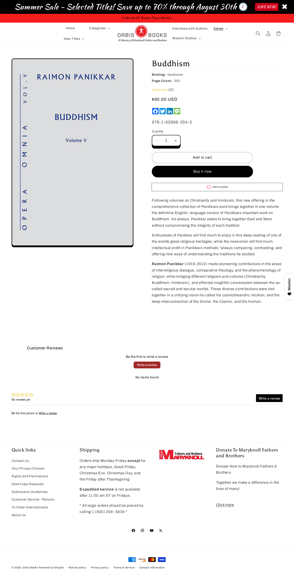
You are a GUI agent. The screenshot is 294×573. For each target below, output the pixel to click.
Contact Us (20, 460)
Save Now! (266, 7)
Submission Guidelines (30, 492)
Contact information (152, 567)
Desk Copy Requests (28, 484)
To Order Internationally (30, 507)
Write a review (147, 365)
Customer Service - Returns (33, 499)
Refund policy (77, 567)
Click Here (225, 505)
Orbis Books (30, 567)
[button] (99, 28)
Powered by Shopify (51, 567)
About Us (19, 515)
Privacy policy (100, 567)
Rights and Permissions (30, 476)
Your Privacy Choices (28, 468)
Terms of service (123, 567)
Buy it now (202, 171)
